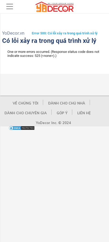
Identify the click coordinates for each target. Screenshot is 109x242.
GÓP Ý (62, 113)
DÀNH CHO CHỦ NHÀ (66, 103)
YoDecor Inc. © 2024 (53, 123)
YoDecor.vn (13, 33)
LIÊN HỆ (84, 113)
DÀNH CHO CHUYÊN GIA (25, 113)
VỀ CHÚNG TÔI (25, 103)
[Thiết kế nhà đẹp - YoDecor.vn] (54, 11)
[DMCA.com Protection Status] (21, 129)
